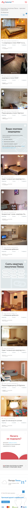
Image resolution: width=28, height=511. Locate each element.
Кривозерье (21, 270)
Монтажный (13, 273)
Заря (15, 270)
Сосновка (14, 276)
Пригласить (5, 502)
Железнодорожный (7, 270)
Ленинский (5, 273)
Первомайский (6, 276)
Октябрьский (21, 273)
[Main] (7, 2)
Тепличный (21, 276)
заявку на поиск (13, 442)
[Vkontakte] (23, 491)
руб (7, 48)
